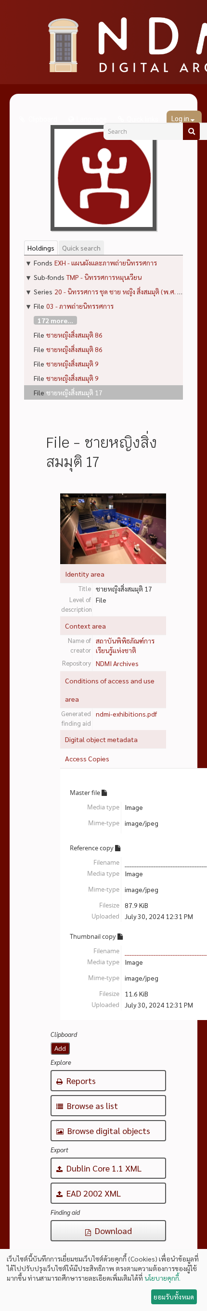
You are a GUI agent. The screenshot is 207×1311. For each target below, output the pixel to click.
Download (112, 1230)
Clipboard (42, 119)
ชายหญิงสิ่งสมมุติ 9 (72, 363)
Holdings (40, 247)
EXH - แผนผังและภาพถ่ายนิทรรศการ (105, 262)
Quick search (81, 247)
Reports (80, 1080)
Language (92, 119)
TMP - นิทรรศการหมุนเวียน (104, 277)
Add (60, 1048)
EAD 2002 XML (93, 1192)
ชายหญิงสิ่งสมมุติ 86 (74, 334)
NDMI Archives (117, 663)
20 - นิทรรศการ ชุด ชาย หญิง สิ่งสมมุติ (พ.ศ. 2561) (124, 291)
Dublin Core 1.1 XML (103, 1167)
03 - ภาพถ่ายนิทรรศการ (80, 306)
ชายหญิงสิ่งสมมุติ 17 (74, 392)
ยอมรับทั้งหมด (174, 1296)
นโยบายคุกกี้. (162, 1277)
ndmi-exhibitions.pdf (126, 713)
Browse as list (91, 1105)
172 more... (55, 320)
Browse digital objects (107, 1130)
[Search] (191, 131)
